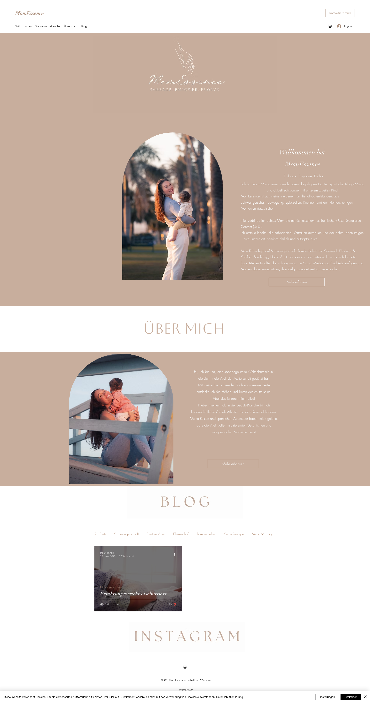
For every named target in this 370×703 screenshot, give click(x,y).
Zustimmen (350, 697)
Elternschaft (181, 534)
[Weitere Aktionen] (175, 554)
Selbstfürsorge (234, 534)
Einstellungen (327, 697)
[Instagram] (330, 26)
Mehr (255, 534)
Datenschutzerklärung (229, 697)
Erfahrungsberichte (110, 586)
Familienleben (206, 534)
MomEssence (29, 13)
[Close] (365, 697)
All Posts (100, 534)
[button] (270, 535)
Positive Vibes (156, 534)
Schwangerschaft (126, 534)
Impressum (186, 689)
